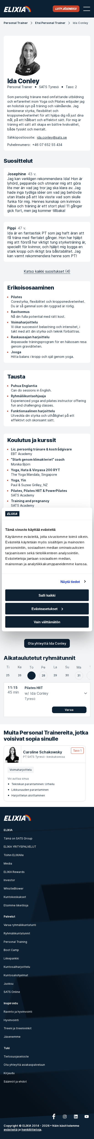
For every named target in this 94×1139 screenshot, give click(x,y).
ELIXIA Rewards (14, 872)
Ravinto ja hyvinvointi (18, 1011)
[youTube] (86, 1116)
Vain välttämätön (47, 622)
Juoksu (8, 983)
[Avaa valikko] (86, 9)
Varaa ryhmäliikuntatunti (20, 925)
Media (8, 863)
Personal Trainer (16, 23)
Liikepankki (11, 958)
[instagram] (64, 1116)
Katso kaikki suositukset (47, 271)
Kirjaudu (9, 1073)
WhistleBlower (14, 888)
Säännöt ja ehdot (15, 1081)
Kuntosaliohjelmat (16, 975)
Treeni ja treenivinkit (17, 1028)
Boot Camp (11, 950)
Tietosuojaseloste (16, 1056)
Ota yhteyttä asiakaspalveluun (24, 1064)
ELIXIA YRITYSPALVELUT (20, 846)
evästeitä (11, 1129)
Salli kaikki (47, 595)
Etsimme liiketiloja (16, 905)
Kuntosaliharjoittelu (17, 967)
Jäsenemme (12, 1036)
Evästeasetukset (44, 608)
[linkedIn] (75, 1116)
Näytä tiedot (70, 581)
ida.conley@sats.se (52, 137)
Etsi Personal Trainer (50, 23)
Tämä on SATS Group (18, 838)
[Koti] (17, 8)
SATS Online (12, 992)
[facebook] (53, 1116)
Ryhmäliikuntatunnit (17, 933)
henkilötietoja (31, 1129)
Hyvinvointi (11, 1020)
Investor (9, 880)
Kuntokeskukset (15, 897)
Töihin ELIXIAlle (14, 855)
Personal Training (15, 941)
